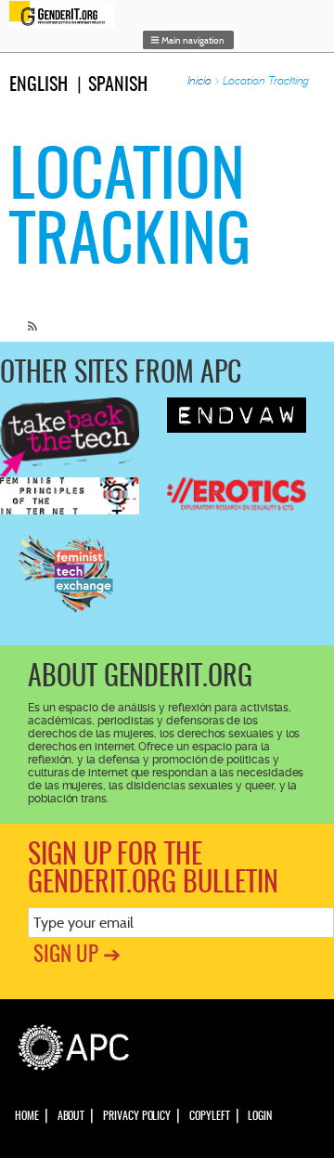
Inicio (199, 80)
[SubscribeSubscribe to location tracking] (27, 318)
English (38, 85)
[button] (188, 40)
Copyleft (209, 1116)
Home (27, 1116)
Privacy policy (137, 1116)
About (71, 1116)
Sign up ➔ (77, 956)
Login (260, 1116)
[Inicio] (66, 14)
